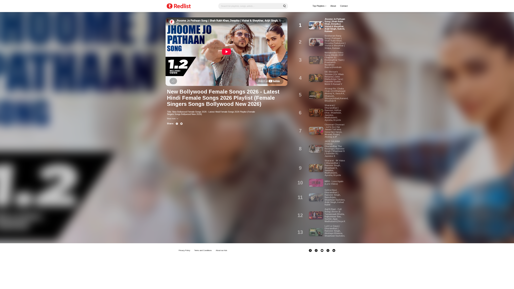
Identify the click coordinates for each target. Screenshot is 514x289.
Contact (344, 6)
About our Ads (221, 250)
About (333, 6)
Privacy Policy (184, 250)
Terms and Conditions (203, 250)
